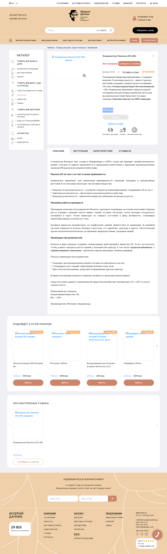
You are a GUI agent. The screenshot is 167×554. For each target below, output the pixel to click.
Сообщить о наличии (129, 63)
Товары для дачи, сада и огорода (29, 84)
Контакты (141, 3)
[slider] (148, 72)
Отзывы (116, 3)
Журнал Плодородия (83, 538)
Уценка (109, 525)
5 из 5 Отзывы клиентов (146, 543)
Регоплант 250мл (58, 363)
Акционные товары (114, 517)
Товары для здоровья (28, 109)
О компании (62, 3)
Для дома (78, 517)
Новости (48, 521)
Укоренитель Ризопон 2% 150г (28, 442)
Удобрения (21, 95)
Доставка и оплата (81, 3)
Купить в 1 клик (115, 123)
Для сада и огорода (72, 40)
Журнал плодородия (26, 40)
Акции (135, 40)
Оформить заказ (145, 30)
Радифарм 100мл (132, 363)
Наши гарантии (101, 3)
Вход (155, 3)
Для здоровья (95, 40)
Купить (28, 382)
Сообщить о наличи (28, 462)
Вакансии (127, 3)
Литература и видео (116, 40)
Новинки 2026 (149, 40)
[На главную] (10, 40)
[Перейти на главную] (79, 16)
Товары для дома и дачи (27, 62)
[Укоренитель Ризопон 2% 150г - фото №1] (69, 66)
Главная (50, 48)
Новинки (110, 521)
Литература (23, 133)
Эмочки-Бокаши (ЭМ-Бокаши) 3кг (28, 365)
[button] (157, 346)
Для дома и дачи (49, 40)
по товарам (102, 30)
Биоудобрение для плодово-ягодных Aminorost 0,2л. (101, 365)
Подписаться (112, 499)
